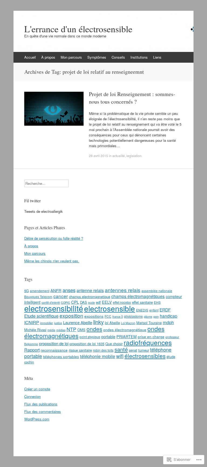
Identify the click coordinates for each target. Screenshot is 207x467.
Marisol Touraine (149, 322)
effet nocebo (122, 302)
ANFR (55, 290)
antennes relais (122, 289)
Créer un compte (37, 388)
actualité (118, 155)
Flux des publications (40, 403)
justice (58, 323)
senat (133, 350)
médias (60, 330)
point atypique (90, 336)
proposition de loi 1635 (87, 343)
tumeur (143, 350)
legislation (134, 155)
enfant (153, 310)
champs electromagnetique (89, 296)
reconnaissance (54, 350)
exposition (71, 315)
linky (98, 322)
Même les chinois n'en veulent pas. (51, 260)
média (51, 330)
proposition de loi (53, 343)
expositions (94, 316)
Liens (157, 57)
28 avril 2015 (98, 155)
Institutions (139, 57)
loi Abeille (112, 322)
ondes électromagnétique (124, 329)
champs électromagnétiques (138, 296)
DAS (83, 302)
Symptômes (96, 57)
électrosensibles (145, 356)
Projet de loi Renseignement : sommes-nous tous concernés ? (132, 97)
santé (121, 349)
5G (26, 290)
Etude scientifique (41, 316)
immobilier (46, 323)
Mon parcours (71, 57)
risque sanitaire (80, 350)
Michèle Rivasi (35, 329)
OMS (81, 329)
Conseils (118, 57)
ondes (94, 329)
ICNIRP (31, 322)
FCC (108, 316)
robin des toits (103, 350)
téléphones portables (61, 356)
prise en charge (151, 336)
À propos (48, 57)
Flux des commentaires (42, 411)
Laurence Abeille (77, 322)
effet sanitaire (142, 302)
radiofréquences (148, 342)
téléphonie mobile (97, 356)
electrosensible (109, 308)
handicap (168, 316)
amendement (39, 290)
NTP (71, 329)
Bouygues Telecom (38, 296)
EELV (107, 302)
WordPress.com (36, 419)
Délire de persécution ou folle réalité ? (53, 238)
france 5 (117, 316)
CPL (75, 302)
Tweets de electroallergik (43, 211)
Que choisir (114, 343)
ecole (91, 302)
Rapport (32, 349)
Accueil (30, 57)
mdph (168, 322)
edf (98, 302)
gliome (148, 316)
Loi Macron (128, 323)
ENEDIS (142, 310)
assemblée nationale (157, 290)
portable (108, 336)
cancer (60, 296)
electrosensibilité (53, 308)
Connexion (32, 396)
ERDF (165, 310)
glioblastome (133, 316)
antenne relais (90, 290)
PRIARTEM (126, 336)
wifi (119, 355)
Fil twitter (32, 200)
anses (69, 289)
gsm (156, 316)
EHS (157, 302)
